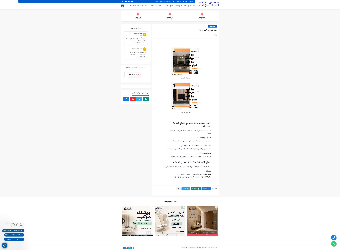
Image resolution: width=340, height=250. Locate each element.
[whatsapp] (132, 1)
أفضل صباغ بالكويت (189, 5)
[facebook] (123, 1)
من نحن (191, 1)
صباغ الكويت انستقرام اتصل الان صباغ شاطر (209, 4)
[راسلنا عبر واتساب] (333, 243)
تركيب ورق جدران (160, 5)
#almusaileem (170, 202)
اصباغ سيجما (169, 5)
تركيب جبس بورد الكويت (147, 5)
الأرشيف (185, 1)
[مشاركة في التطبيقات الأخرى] (178, 188)
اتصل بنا (178, 1)
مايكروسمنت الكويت (133, 5)
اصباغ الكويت (178, 5)
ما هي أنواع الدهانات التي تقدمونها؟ (13, 230)
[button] (206, 188)
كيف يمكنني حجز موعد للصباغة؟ (14, 235)
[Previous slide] (122, 221)
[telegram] (129, 1)
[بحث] (122, 6)
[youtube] (126, 1)
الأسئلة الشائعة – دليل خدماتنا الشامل (164, 1)
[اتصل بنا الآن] (333, 237)
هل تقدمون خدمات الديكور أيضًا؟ (14, 239)
